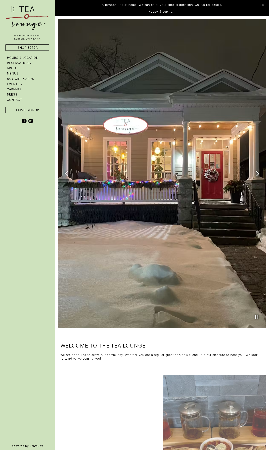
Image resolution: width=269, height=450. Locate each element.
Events (13, 84)
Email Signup (27, 110)
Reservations (19, 63)
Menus (13, 73)
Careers (14, 89)
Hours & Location (22, 57)
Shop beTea (27, 47)
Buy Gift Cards (21, 79)
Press (12, 94)
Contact (14, 100)
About (12, 68)
